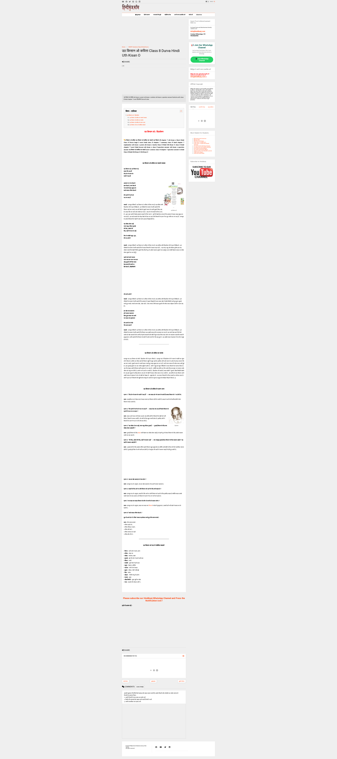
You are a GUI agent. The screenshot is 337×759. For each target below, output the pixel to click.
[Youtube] (123, 1)
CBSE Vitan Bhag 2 (198, 152)
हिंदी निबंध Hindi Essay (199, 141)
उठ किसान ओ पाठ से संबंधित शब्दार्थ (138, 125)
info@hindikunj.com (197, 31)
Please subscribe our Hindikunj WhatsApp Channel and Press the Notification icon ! (154, 599)
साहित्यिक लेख (168, 14)
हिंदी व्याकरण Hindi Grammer (200, 138)
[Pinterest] (133, 1)
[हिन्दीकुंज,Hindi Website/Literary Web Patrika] (131, 10)
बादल (139, 433)
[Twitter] (130, 1)
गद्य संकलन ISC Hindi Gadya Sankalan (202, 147)
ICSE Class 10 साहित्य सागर (200, 142)
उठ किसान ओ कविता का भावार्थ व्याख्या (138, 117)
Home (123, 47)
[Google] (136, 1)
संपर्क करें (191, 14)
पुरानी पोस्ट (181, 681)
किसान (150, 505)
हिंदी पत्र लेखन (197, 139)
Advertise (199, 14)
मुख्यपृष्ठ (138, 14)
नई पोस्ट (125, 681)
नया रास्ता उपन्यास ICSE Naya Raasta (202, 146)
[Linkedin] (139, 1)
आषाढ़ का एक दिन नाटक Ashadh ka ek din (203, 150)
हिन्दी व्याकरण (147, 14)
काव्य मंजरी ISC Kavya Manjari (200, 148)
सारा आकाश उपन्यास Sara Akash (201, 149)
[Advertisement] (183, 8)
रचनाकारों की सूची (157, 14)
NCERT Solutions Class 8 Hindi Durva (138, 47)
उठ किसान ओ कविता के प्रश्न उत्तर (137, 122)
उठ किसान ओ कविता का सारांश (136, 120)
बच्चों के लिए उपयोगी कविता (199, 153)
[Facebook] (126, 1)
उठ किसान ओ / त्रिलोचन (133, 115)
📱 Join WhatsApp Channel (201, 59)
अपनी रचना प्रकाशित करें (179, 14)
